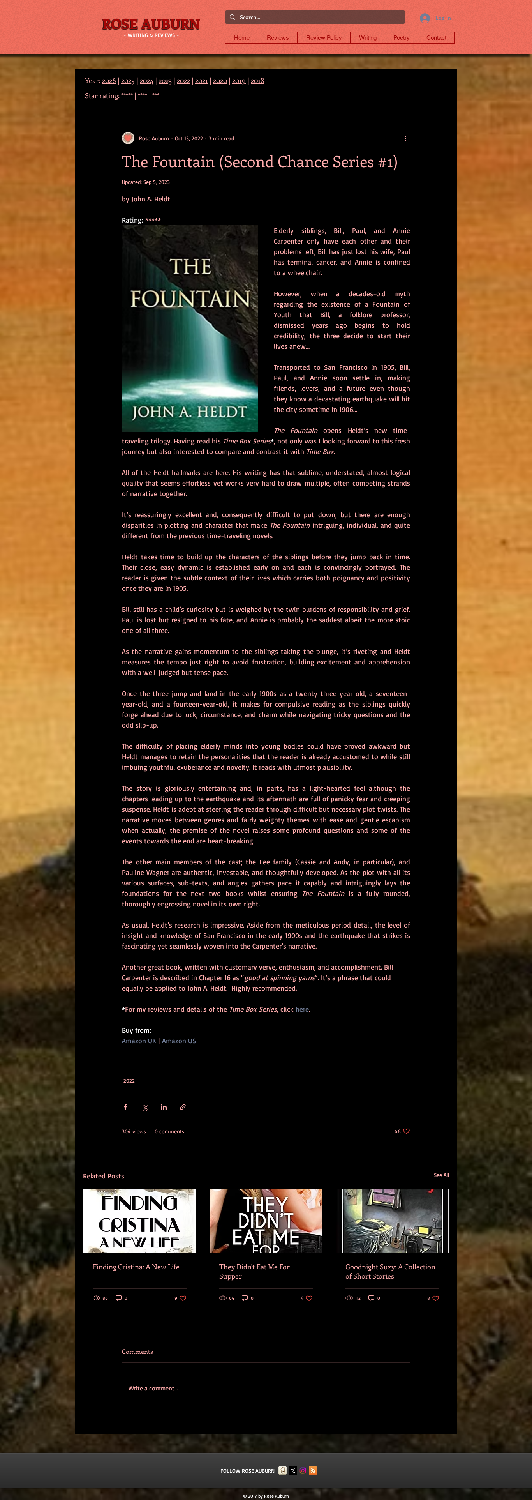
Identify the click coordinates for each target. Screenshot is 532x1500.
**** (142, 95)
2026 (109, 80)
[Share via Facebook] (125, 1107)
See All (441, 1174)
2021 (201, 80)
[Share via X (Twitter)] (144, 1107)
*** (155, 95)
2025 (128, 80)
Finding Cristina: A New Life (136, 1266)
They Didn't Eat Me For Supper (254, 1271)
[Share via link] (183, 1107)
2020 (220, 80)
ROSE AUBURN (151, 23)
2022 (129, 1080)
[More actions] (405, 138)
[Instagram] (303, 1470)
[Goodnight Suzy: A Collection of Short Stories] (392, 1221)
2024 (146, 80)
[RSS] (313, 1470)
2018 (257, 80)
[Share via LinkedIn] (163, 1107)
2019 (239, 80)
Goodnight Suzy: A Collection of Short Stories (390, 1271)
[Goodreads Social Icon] (282, 1470)
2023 (165, 80)
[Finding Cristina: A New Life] (139, 1221)
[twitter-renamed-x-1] (293, 1470)
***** (127, 95)
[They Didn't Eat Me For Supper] (266, 1221)
